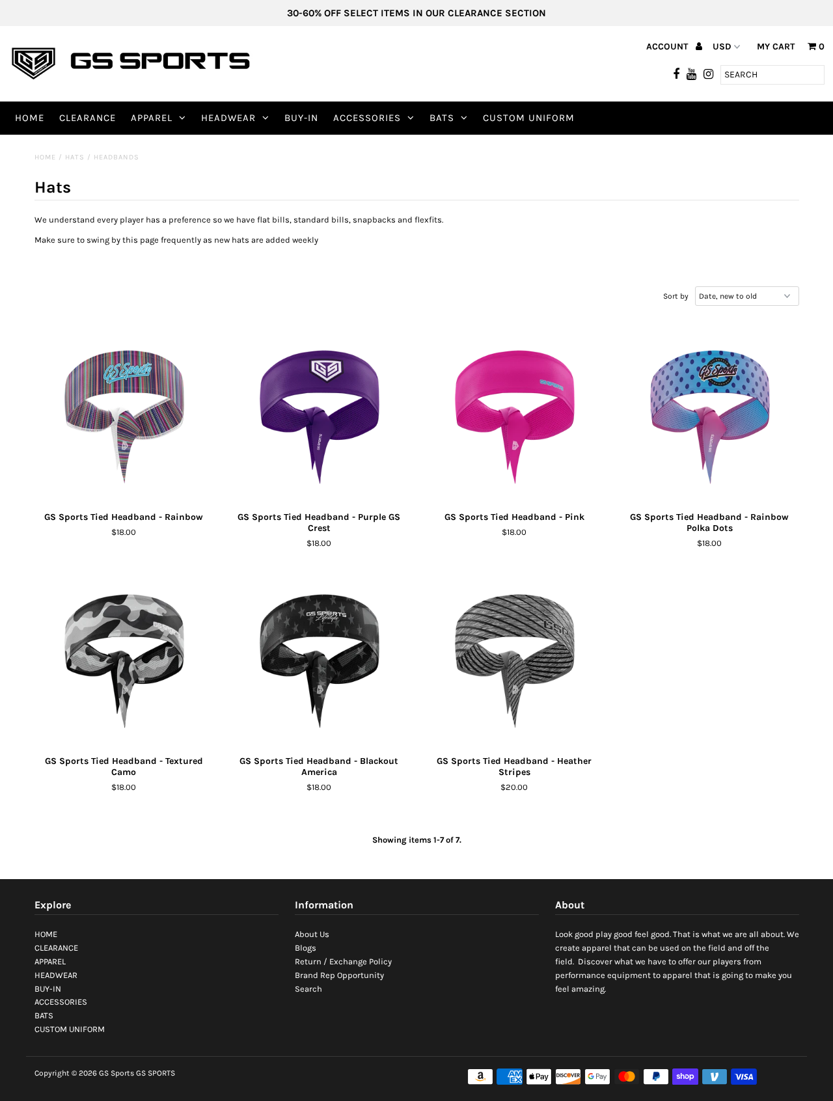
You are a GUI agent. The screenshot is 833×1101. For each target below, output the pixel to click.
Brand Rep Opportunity (339, 975)
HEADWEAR (228, 118)
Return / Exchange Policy (343, 961)
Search (308, 989)
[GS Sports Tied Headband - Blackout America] (319, 659)
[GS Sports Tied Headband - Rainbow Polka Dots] (709, 415)
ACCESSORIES (367, 118)
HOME (29, 118)
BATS (442, 118)
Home (45, 157)
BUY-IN (301, 118)
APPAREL (151, 118)
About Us (312, 934)
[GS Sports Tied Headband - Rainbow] (123, 415)
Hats (75, 157)
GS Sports (116, 1073)
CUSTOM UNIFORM (529, 118)
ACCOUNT (668, 46)
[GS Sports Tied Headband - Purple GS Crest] (319, 415)
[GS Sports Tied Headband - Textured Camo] (123, 659)
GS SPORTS (155, 1073)
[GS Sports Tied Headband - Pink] (514, 415)
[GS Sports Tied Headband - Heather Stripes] (514, 659)
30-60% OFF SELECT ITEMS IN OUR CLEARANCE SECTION (416, 13)
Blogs (305, 948)
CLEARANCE (87, 118)
